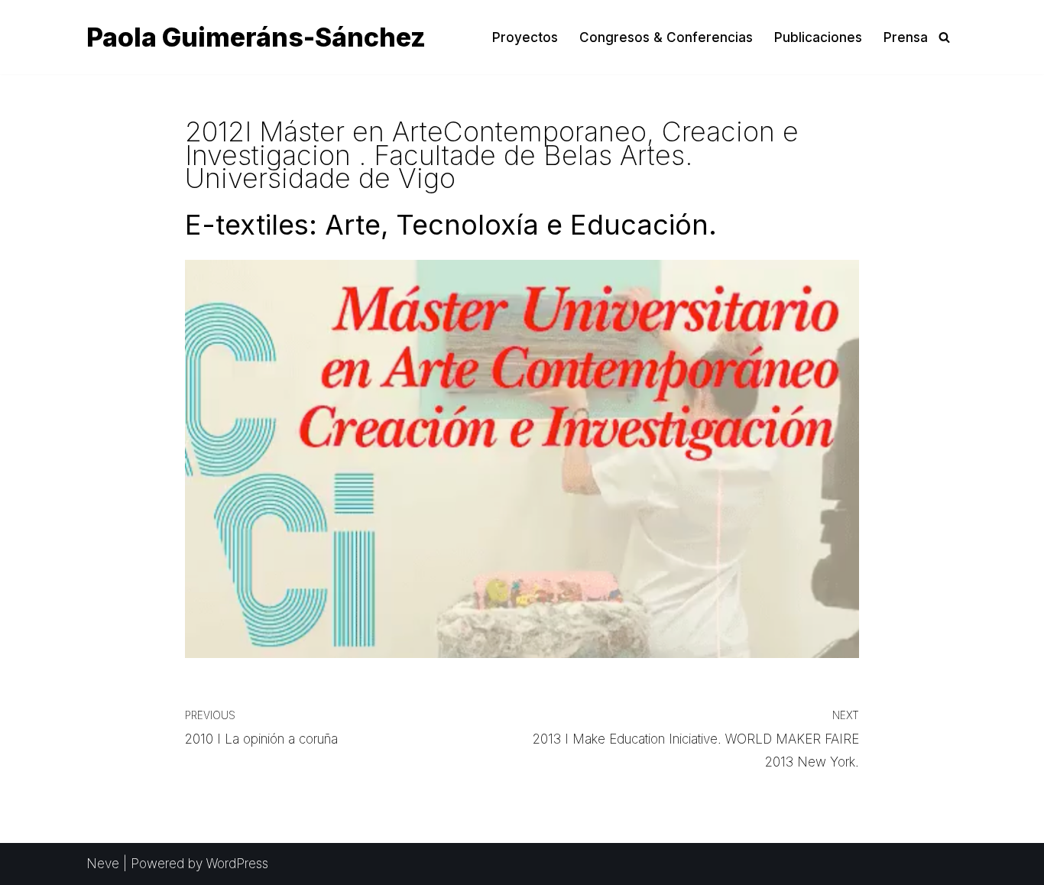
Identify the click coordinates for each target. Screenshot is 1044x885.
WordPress (237, 863)
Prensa (906, 37)
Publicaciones (818, 37)
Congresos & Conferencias (666, 37)
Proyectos (525, 37)
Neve (102, 863)
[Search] (944, 37)
